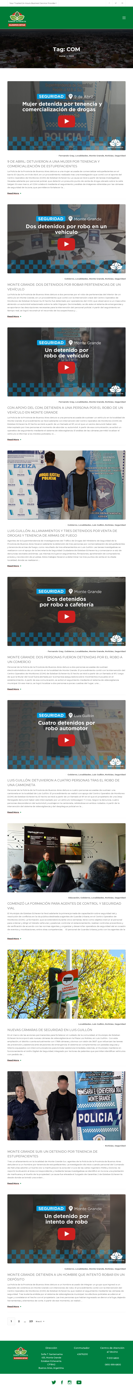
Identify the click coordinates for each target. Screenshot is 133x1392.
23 (31, 1321)
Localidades (81, 155)
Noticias (109, 155)
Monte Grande (96, 155)
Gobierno (69, 279)
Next (39, 1321)
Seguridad (120, 155)
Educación (73, 897)
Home (62, 56)
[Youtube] (79, 1382)
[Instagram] (69, 1382)
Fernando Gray (66, 155)
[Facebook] (62, 1382)
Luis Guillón (98, 525)
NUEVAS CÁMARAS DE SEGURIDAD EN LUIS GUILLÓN (49, 1030)
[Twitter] (54, 1382)
